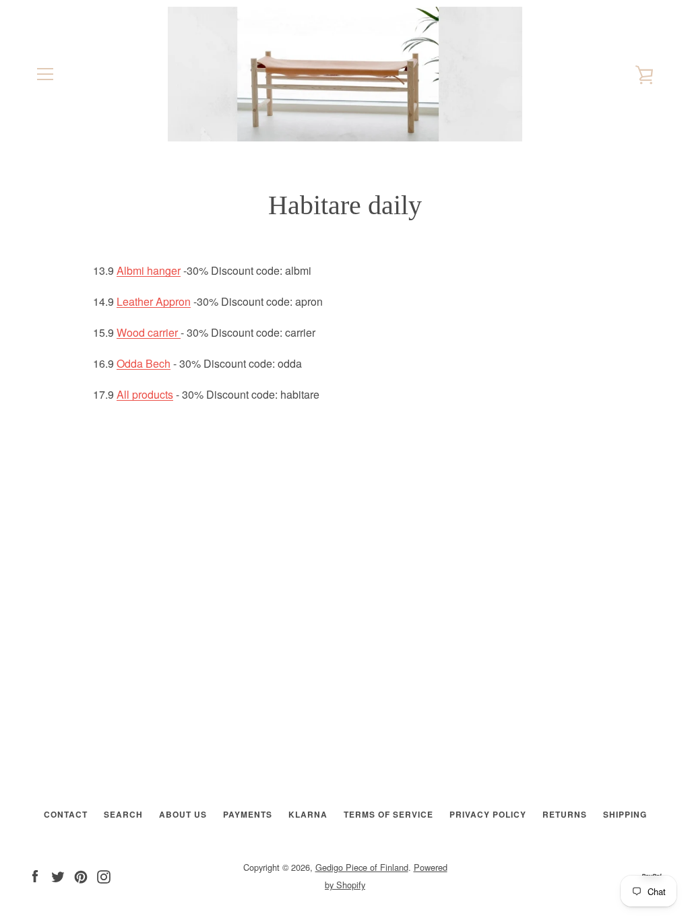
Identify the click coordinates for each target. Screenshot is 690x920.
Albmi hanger (149, 270)
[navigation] (45, 74)
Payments (247, 814)
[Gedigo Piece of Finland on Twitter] (58, 875)
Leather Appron (154, 301)
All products (145, 394)
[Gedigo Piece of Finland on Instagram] (104, 875)
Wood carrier (149, 332)
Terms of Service (388, 814)
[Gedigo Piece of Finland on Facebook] (35, 875)
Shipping (625, 814)
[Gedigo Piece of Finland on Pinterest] (81, 875)
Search (123, 814)
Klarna (307, 814)
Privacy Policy (487, 814)
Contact (66, 814)
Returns (564, 814)
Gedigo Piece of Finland (361, 867)
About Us (183, 814)
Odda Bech (143, 363)
